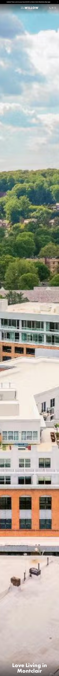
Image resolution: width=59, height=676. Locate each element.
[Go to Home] (29, 8)
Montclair (29, 180)
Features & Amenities (29, 174)
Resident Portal (29, 204)
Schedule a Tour (29, 198)
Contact (29, 192)
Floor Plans (29, 161)
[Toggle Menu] (55, 8)
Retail (29, 186)
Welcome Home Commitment (30, 210)
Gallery (30, 167)
